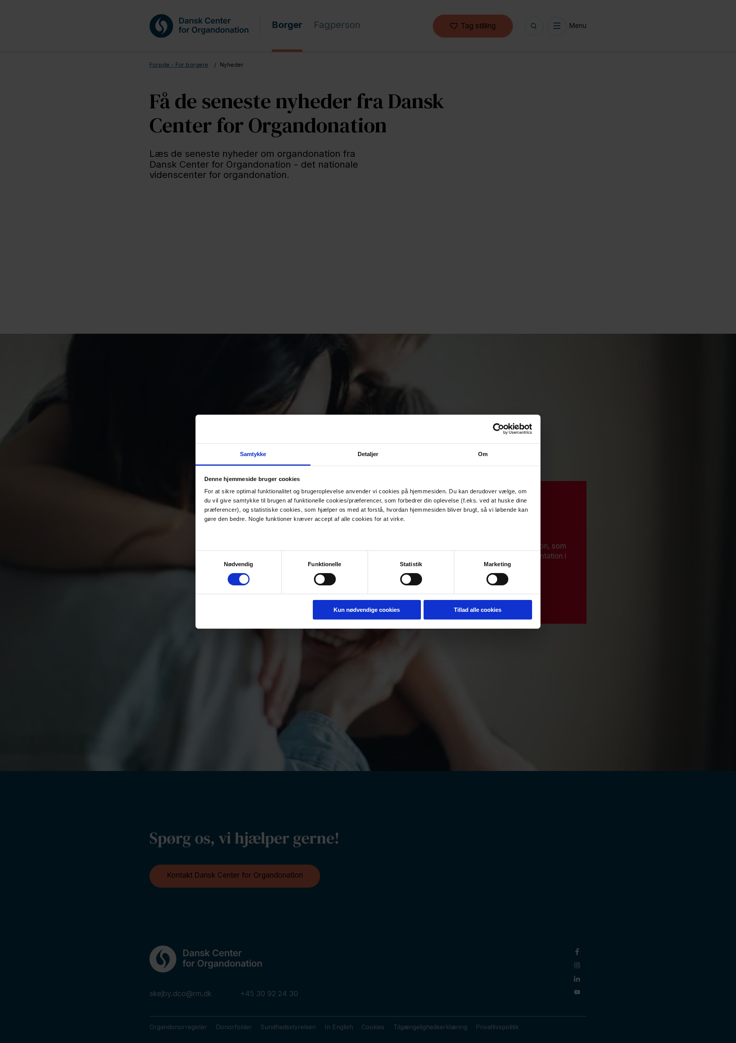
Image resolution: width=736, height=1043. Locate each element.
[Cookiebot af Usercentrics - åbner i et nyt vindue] (498, 429)
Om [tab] (483, 453)
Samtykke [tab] (253, 453)
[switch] (318, 577)
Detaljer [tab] (368, 453)
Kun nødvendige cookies (367, 609)
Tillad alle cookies (477, 609)
